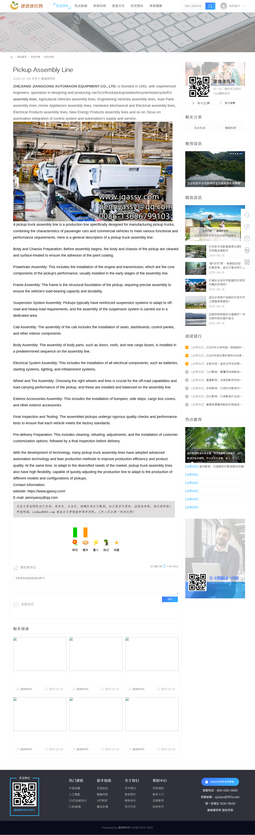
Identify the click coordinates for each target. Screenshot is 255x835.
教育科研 (99, 6)
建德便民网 (32, 6)
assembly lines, (25, 99)
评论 (170, 599)
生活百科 (62, 6)
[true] (210, 6)
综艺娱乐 (137, 6)
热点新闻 (81, 6)
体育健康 (155, 6)
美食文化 (118, 6)
